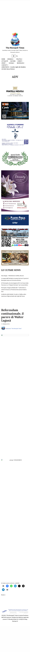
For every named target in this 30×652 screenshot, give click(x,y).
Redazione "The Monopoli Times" (14, 328)
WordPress (20, 650)
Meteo (19, 633)
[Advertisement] (15, 16)
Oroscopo (4, 639)
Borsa (16, 629)
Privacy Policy (5, 641)
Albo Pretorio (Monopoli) (9, 627)
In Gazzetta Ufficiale (7, 631)
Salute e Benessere (7, 629)
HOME (3, 59)
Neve (8, 650)
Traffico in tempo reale (8, 633)
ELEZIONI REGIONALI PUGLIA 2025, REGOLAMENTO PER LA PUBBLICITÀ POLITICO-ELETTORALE (15, 645)
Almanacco (12, 639)
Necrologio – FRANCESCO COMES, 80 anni (12, 275)
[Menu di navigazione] (14, 56)
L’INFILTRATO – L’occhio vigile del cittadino (14, 67)
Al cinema (4, 637)
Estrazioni (20, 639)
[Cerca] (17, 56)
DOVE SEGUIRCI (15, 641)
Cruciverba (21, 637)
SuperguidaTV (6, 635)
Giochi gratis (12, 637)
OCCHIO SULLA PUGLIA (8, 69)
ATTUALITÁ (5, 61)
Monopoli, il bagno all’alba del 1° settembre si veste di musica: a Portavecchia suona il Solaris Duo (14, 289)
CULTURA (12, 61)
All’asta (17, 631)
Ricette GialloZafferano (18, 635)
